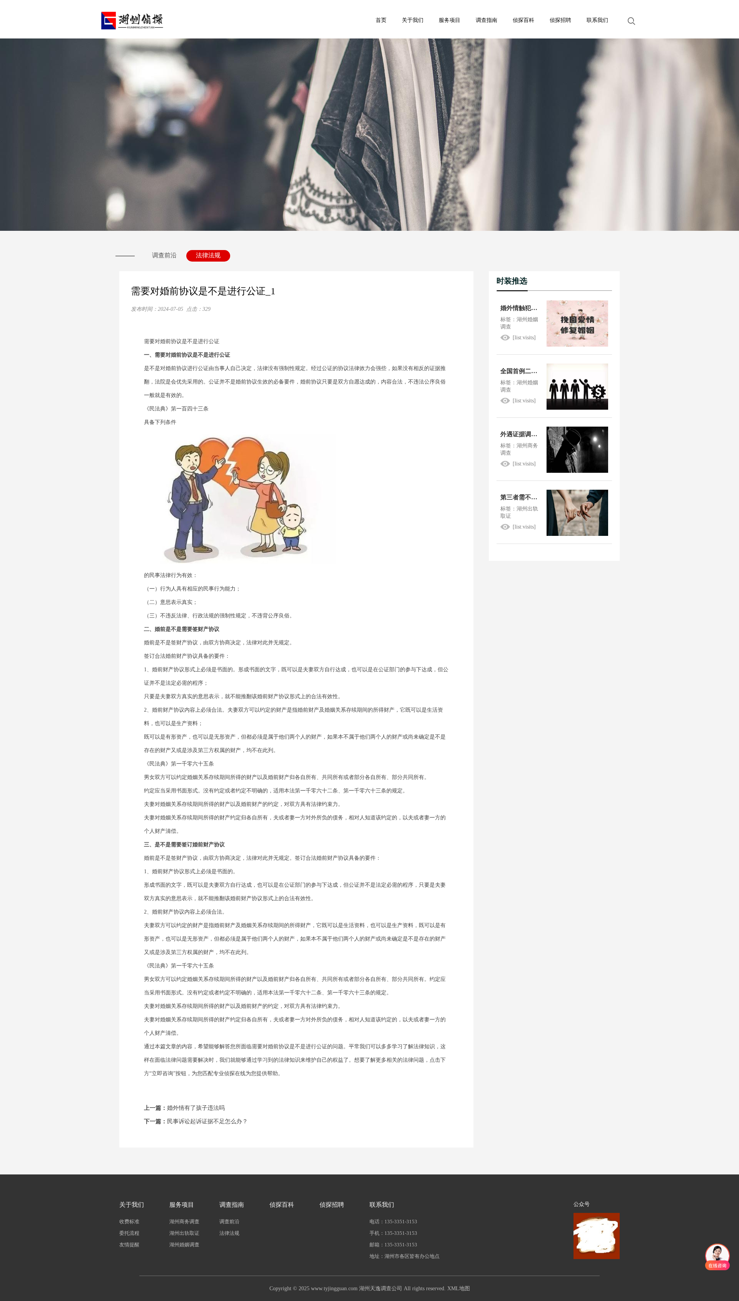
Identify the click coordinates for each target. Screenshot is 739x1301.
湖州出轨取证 (184, 1233)
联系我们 (597, 20)
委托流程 (129, 1233)
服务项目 (449, 20)
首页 (381, 20)
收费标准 (129, 1221)
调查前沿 (164, 255)
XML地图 (458, 1288)
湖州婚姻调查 (184, 1245)
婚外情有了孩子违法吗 (184, 1108)
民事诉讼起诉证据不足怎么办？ (196, 1121)
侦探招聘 (560, 20)
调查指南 (486, 20)
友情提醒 (129, 1245)
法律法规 (208, 255)
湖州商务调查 (184, 1221)
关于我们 (412, 20)
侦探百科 (523, 20)
